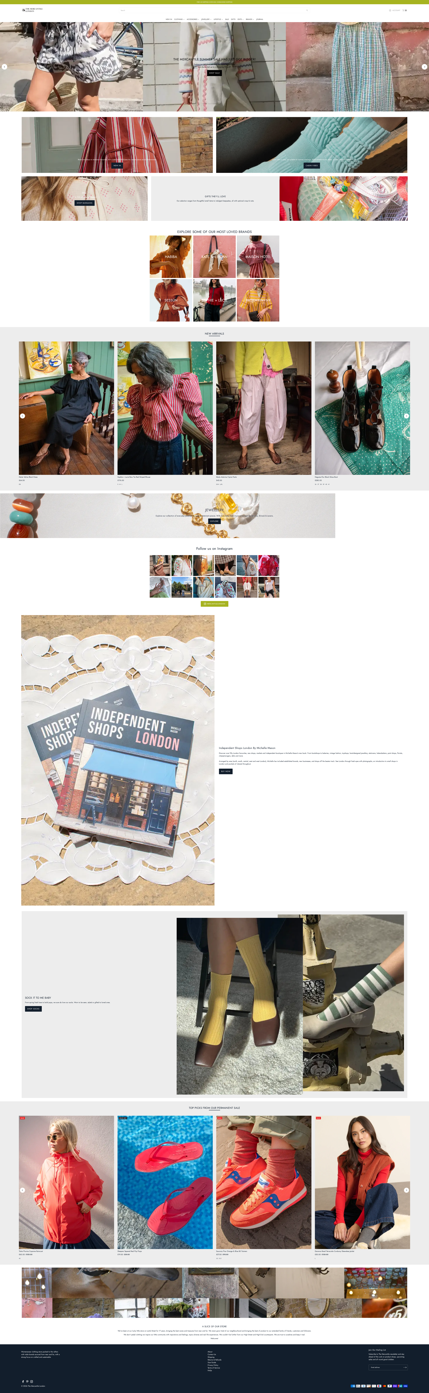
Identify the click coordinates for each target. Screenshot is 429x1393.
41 (328, 484)
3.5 (217, 1258)
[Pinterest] (27, 1382)
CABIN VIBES (312, 165)
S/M (217, 484)
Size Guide (212, 1362)
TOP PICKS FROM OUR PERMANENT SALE (214, 1108)
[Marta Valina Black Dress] (66, 408)
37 (318, 484)
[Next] (424, 67)
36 (315, 484)
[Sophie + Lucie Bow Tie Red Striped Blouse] (165, 408)
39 (323, 484)
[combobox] (214, 10)
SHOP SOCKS (33, 1009)
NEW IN (117, 165)
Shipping (211, 1357)
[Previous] (4, 67)
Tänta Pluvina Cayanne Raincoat (31, 1251)
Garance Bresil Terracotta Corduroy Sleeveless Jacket (334, 1251)
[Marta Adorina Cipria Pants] (263, 408)
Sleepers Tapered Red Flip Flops (130, 1251)
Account (396, 10)
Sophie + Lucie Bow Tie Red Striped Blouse (134, 477)
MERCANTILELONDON (216, 604)
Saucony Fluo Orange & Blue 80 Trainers (231, 1251)
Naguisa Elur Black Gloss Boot (326, 477)
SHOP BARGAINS (84, 203)
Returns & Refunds (214, 1359)
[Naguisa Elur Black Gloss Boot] (362, 408)
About (210, 1351)
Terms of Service (214, 1368)
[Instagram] (31, 1382)
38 (321, 484)
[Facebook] (23, 1382)
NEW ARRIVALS (214, 334)
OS (20, 484)
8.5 (220, 1258)
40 (326, 484)
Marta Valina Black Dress (28, 477)
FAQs (210, 1370)
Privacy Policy (213, 1365)
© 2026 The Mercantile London (33, 1386)
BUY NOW (225, 771)
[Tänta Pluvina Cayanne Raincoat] (66, 1182)
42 (19, 1258)
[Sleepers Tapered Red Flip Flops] (165, 1182)
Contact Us (212, 1354)
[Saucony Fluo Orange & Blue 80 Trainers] (263, 1182)
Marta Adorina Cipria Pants (226, 477)
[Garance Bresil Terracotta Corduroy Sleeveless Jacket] (362, 1182)
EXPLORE (214, 75)
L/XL (221, 484)
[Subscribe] (405, 1367)
